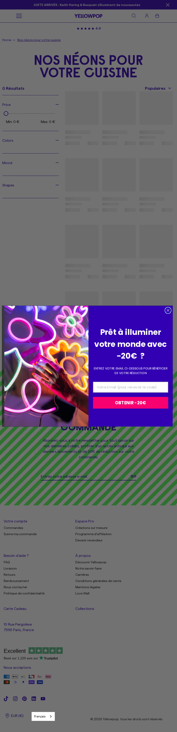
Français (39, 716)
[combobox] (43, 716)
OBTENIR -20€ (130, 402)
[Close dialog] (168, 310)
